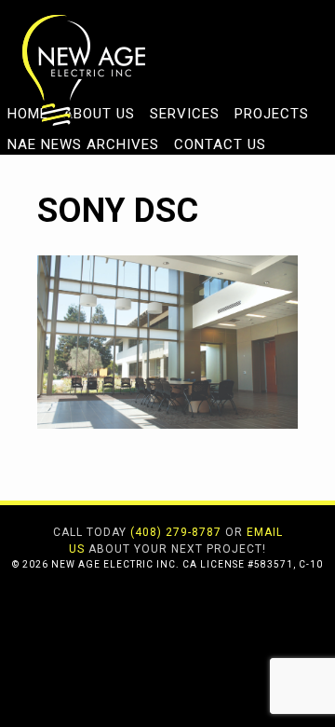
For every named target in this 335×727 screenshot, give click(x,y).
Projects (271, 113)
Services (185, 113)
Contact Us (220, 144)
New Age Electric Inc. (84, 70)
